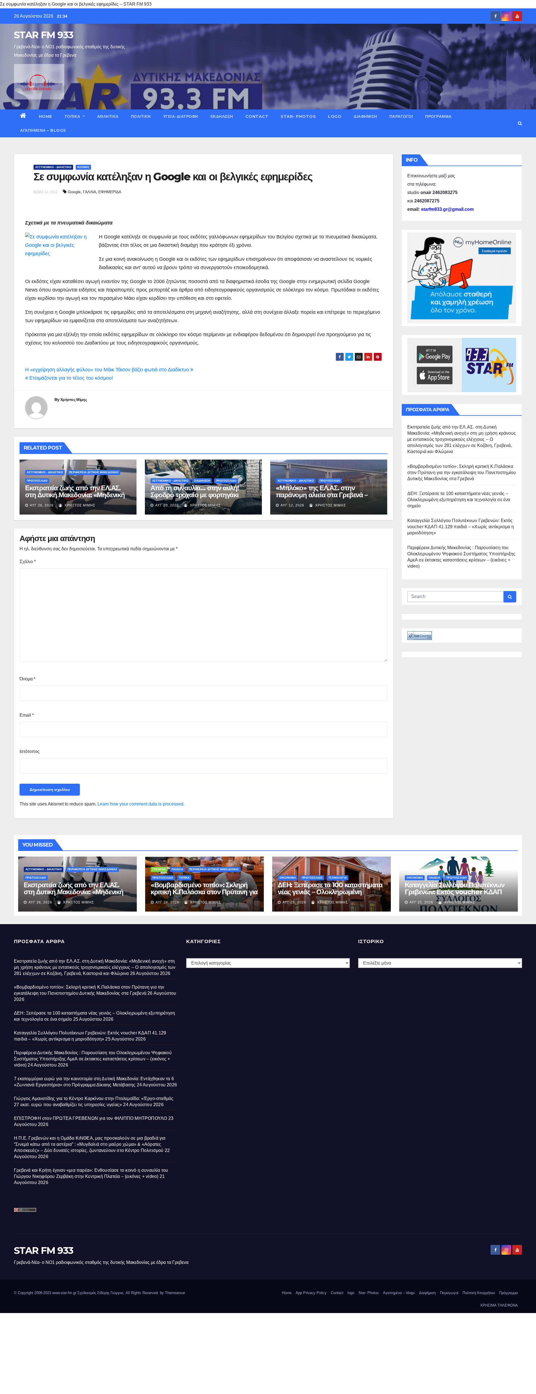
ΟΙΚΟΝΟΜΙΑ (287, 877)
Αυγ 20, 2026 (167, 505)
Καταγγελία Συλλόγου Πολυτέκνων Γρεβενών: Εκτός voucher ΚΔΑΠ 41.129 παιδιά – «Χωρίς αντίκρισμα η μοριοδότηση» (460, 526)
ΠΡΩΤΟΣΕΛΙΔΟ (37, 480)
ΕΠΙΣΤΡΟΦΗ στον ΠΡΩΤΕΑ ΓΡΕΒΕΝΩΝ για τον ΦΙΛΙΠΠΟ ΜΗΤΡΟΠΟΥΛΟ (90, 1118)
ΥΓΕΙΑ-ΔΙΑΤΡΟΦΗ (180, 116)
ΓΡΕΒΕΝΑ (159, 869)
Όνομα (27, 678)
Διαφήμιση (365, 116)
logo (334, 116)
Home (45, 116)
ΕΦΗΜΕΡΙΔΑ (109, 192)
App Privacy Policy (311, 1293)
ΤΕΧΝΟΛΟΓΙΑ (337, 877)
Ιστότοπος (30, 751)
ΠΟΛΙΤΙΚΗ (141, 116)
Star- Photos (298, 116)
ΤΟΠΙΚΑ (73, 116)
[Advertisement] (167, 1352)
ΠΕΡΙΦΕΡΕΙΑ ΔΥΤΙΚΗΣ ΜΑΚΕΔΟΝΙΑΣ (94, 472)
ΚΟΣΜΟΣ (83, 167)
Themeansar (175, 1293)
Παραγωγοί (401, 116)
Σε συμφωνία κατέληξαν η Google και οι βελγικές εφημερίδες (173, 176)
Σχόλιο (28, 561)
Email (27, 715)
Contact (257, 116)
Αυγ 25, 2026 (294, 902)
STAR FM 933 (43, 35)
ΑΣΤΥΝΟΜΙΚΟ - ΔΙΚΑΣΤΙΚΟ (53, 167)
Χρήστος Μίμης (73, 399)
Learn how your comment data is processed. (141, 804)
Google (74, 192)
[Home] (23, 116)
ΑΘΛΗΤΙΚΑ (108, 116)
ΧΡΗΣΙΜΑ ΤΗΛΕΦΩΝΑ (499, 1305)
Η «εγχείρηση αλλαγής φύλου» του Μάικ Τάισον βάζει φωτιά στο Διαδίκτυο (107, 369)
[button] (520, 123)
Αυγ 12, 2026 (292, 505)
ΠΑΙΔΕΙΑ (177, 869)
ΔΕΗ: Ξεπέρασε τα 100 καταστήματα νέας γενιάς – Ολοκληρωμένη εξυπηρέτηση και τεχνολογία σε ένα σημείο (458, 499)
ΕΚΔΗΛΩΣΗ (221, 116)
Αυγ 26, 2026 (42, 505)
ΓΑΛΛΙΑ (89, 192)
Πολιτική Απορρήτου (479, 1293)
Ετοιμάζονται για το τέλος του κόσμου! (70, 378)
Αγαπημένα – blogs (43, 130)
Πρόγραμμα (438, 116)
